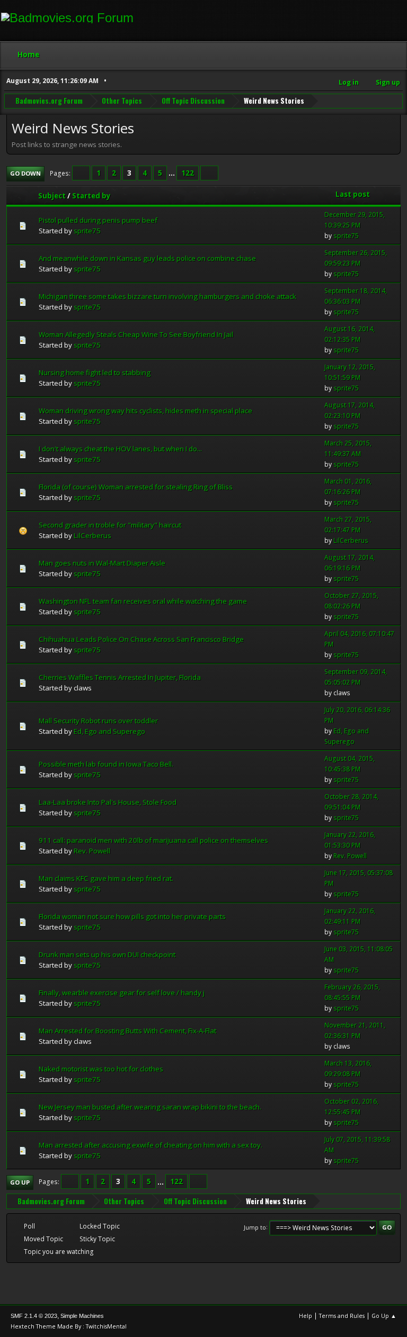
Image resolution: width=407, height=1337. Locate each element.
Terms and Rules (342, 1316)
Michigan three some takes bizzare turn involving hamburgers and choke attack (167, 296)
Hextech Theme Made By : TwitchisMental (69, 1326)
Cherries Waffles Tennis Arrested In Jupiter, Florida (120, 677)
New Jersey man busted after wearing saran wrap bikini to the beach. (150, 1107)
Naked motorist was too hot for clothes (101, 1069)
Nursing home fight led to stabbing (95, 372)
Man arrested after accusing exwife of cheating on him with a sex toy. (150, 1145)
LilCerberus (92, 535)
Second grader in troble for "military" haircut (110, 525)
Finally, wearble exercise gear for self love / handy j (122, 992)
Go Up (20, 1182)
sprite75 (87, 230)
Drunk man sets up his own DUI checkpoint (107, 954)
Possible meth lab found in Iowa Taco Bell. (106, 764)
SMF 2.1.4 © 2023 (34, 1316)
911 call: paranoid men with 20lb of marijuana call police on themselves (153, 840)
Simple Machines (82, 1316)
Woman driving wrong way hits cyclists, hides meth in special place (145, 410)
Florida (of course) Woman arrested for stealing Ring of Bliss (136, 487)
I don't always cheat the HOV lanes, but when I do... (120, 448)
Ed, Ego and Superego (109, 731)
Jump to (255, 1227)
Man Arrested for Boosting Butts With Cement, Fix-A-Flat (127, 1030)
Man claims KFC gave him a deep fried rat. (106, 878)
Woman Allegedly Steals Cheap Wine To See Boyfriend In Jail (136, 334)
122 (187, 173)
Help (305, 1316)
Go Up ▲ (383, 1316)
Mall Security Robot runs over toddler (98, 720)
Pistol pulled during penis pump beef (98, 220)
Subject (52, 196)
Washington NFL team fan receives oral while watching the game (143, 601)
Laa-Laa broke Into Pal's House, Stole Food (107, 802)
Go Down (25, 173)
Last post (352, 194)
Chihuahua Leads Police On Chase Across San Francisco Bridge (141, 639)
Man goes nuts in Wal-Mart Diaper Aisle (102, 563)
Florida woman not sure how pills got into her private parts (132, 916)
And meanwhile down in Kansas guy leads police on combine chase (147, 258)
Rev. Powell (92, 851)
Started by (91, 196)
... (172, 173)
